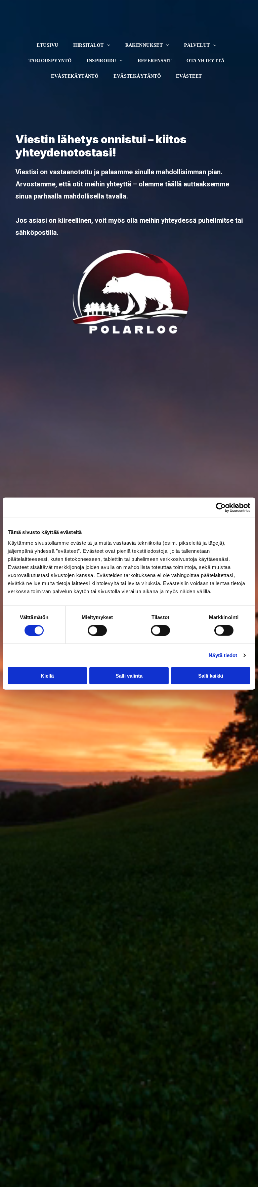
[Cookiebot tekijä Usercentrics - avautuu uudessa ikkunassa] (220, 508)
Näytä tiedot (223, 655)
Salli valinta (129, 675)
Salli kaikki (210, 675)
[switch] (91, 628)
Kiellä (47, 675)
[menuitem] (50, 43)
